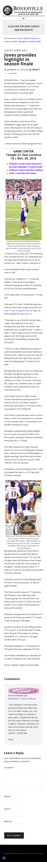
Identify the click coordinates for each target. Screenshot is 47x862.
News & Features (29, 665)
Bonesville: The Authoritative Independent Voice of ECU (23, 10)
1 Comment (12, 73)
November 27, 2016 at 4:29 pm (22, 698)
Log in (30, 853)
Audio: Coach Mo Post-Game (22, 173)
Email (7, 809)
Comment (9, 767)
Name (7, 796)
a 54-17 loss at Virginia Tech (17, 310)
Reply (10, 739)
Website (8, 821)
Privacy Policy (38, 853)
